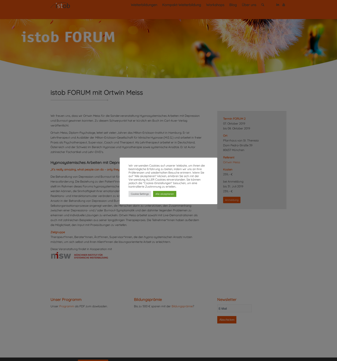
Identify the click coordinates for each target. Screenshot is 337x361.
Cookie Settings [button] (140, 193)
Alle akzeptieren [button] (164, 193)
